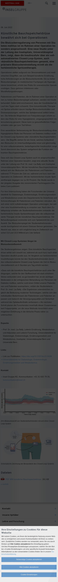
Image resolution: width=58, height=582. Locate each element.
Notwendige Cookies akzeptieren (29, 559)
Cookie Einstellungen (29, 575)
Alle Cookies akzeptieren (29, 567)
